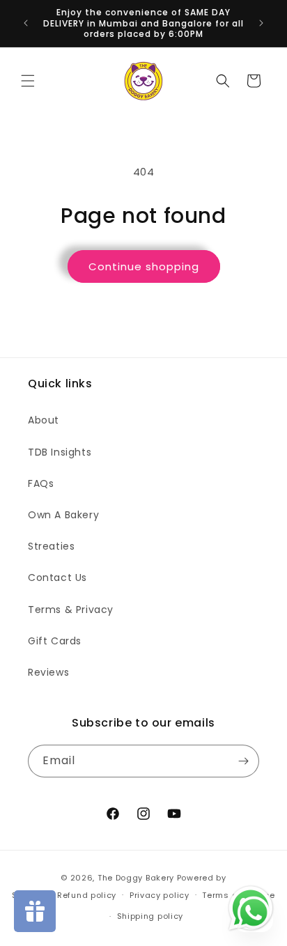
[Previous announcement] (25, 23)
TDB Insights (59, 452)
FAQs (41, 483)
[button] (28, 80)
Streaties (51, 546)
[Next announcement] (261, 23)
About (43, 420)
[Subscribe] (243, 761)
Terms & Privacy (71, 610)
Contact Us (57, 577)
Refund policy (86, 895)
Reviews (48, 672)
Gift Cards (55, 641)
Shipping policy (150, 916)
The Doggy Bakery (136, 877)
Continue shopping (143, 266)
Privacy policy (159, 895)
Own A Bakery (63, 515)
